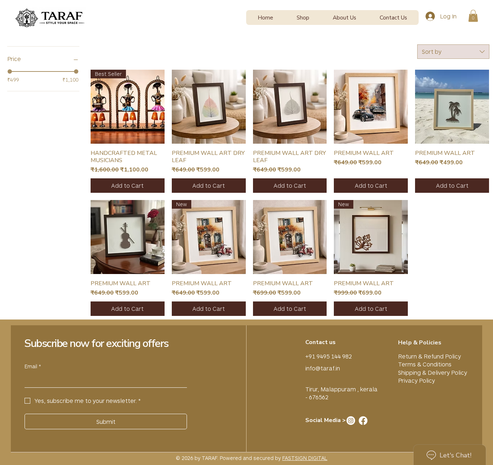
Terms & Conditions (424, 364)
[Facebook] (363, 420)
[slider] (9, 71)
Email (33, 366)
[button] (303, 17)
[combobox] (453, 51)
